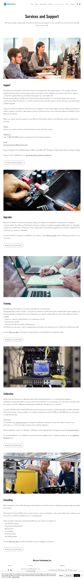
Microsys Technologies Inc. (42, 560)
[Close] (82, 575)
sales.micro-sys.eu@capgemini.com (30, 569)
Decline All (68, 575)
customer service (20, 422)
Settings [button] (61, 575)
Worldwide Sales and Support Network (38, 155)
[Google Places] (77, 4)
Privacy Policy (15, 577)
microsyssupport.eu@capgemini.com (15, 145)
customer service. (73, 430)
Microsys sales (51, 235)
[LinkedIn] (80, 4)
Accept (77, 575)
